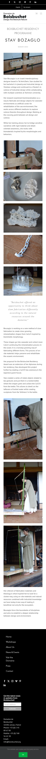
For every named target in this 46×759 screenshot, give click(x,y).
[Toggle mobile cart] (36, 13)
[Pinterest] (20, 681)
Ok (23, 755)
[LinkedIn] (5, 685)
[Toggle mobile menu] (41, 13)
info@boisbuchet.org (12, 742)
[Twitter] (8, 681)
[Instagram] (12, 681)
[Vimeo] (16, 681)
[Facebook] (5, 681)
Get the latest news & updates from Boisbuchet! (12, 698)
